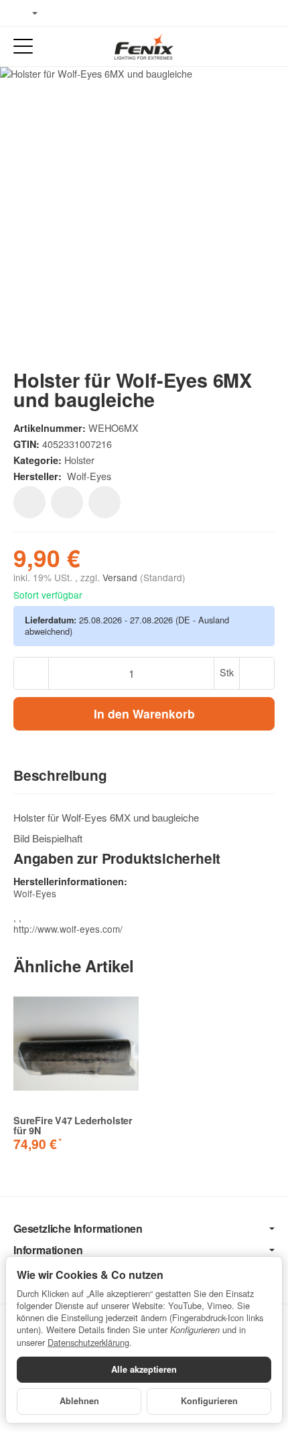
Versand (121, 577)
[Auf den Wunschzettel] (29, 502)
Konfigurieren (209, 1401)
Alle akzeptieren (144, 1369)
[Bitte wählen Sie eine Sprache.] (25, 13)
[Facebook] (61, 13)
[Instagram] (100, 13)
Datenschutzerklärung (88, 1342)
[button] (144, 776)
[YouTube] (81, 13)
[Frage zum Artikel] (104, 502)
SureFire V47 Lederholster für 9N (73, 1125)
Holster (79, 460)
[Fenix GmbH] (143, 46)
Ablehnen (79, 1401)
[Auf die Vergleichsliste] (67, 502)
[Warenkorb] (265, 46)
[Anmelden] (240, 46)
